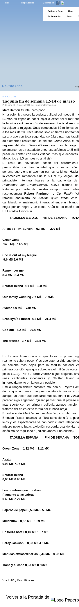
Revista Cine (12, 86)
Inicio (7, 3)
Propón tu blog (27, 3)
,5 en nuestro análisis (36, 158)
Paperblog (20, 14)
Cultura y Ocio (55, 11)
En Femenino (54, 16)
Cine (70, 11)
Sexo (69, 16)
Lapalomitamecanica (45, 105)
